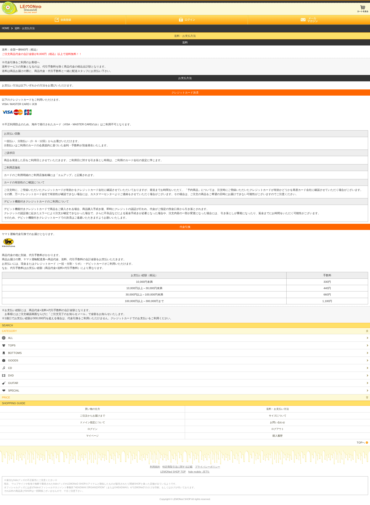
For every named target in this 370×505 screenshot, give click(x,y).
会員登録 (63, 19)
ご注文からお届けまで (92, 415)
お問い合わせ (277, 422)
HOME (5, 28)
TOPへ (361, 442)
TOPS (11, 345)
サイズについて (277, 415)
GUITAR (13, 383)
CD (10, 367)
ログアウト (277, 429)
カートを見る (363, 9)
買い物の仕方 (92, 408)
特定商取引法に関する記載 (177, 466)
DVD (11, 375)
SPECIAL (13, 390)
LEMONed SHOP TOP (173, 471)
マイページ (92, 435)
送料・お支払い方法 (277, 408)
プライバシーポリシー (207, 466)
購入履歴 (277, 435)
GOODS (13, 360)
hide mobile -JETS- (199, 471)
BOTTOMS (15, 352)
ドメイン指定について (92, 422)
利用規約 (155, 466)
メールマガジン (309, 19)
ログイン (187, 19)
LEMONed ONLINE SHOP (20, 7)
